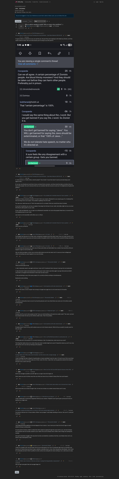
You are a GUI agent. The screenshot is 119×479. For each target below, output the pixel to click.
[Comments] (21, 26)
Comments (24, 21)
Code (93, 476)
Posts (30, 21)
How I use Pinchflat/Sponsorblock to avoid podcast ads (55, 336)
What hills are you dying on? (48, 396)
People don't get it (51, 310)
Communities (28, 1)
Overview (18, 21)
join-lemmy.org (99, 476)
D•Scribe (20, 2)
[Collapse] (16, 33)
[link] (28, 28)
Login (97, 1)
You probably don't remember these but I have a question (56, 195)
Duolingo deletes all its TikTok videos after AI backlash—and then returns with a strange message (35, 354)
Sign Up (101, 1)
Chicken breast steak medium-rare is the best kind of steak (58, 384)
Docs (90, 476)
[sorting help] (47, 21)
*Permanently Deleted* (52, 262)
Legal (81, 476)
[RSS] (49, 21)
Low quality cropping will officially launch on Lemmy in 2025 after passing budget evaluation (34, 410)
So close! (48, 234)
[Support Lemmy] (50, 2)
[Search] (94, 2)
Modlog (77, 476)
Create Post (35, 1)
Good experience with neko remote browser (53, 286)
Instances (85, 476)
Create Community (43, 1)
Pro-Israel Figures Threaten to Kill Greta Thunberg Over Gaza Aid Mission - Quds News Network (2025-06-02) (38, 35)
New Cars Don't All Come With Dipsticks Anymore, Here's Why (57, 369)
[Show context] (64, 35)
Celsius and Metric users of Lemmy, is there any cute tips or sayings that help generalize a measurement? (37, 461)
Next (17, 472)
